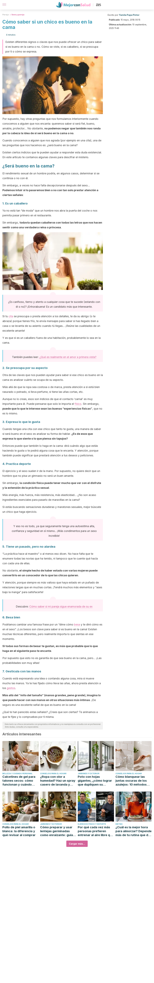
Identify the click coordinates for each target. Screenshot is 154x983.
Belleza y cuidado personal (17, 773)
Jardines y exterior (88, 773)
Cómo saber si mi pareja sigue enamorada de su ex (60, 606)
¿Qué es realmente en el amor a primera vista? (67, 357)
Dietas (119, 824)
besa (77, 624)
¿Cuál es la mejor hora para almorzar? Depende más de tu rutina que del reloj (134, 831)
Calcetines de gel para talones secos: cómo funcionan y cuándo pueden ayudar (18, 780)
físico (78, 403)
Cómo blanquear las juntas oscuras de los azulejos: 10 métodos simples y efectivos (131, 780)
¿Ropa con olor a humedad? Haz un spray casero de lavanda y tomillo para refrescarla (57, 780)
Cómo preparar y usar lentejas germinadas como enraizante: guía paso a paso (56, 831)
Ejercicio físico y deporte (92, 824)
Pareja (5, 14)
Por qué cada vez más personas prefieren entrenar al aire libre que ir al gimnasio (96, 831)
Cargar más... (77, 843)
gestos (11, 688)
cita (11, 316)
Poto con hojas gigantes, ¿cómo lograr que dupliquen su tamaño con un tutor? (95, 780)
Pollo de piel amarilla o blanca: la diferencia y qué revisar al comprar (18, 831)
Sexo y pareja (17, 14)
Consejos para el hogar (53, 773)
